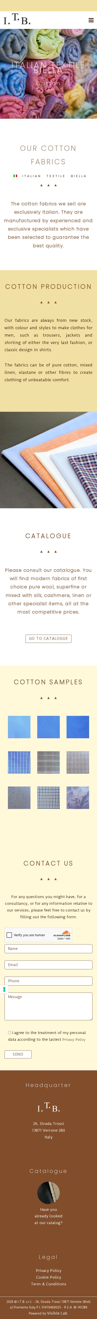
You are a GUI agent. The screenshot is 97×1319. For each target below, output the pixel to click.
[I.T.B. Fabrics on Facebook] (28, 5)
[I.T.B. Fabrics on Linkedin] (35, 5)
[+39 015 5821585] (8, 5)
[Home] (18, 23)
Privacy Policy (73, 1040)
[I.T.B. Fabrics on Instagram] (41, 5)
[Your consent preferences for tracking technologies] (4, 989)
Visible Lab (57, 1313)
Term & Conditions (48, 1284)
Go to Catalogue (48, 638)
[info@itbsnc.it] (21, 5)
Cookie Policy (48, 1277)
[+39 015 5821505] (14, 5)
